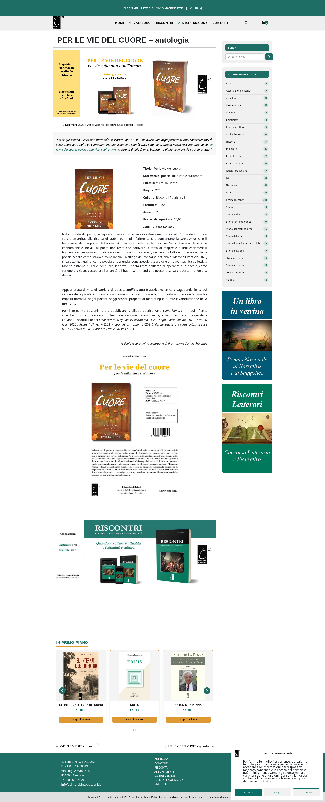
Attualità (246, 98)
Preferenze (306, 792)
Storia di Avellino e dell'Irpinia (246, 243)
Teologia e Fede (246, 272)
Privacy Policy (135, 796)
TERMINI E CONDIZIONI (169, 780)
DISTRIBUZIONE (195, 23)
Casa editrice (125, 125)
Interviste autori (246, 163)
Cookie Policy (150, 796)
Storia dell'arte (246, 236)
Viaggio (246, 279)
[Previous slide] (62, 690)
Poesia (139, 125)
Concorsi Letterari (246, 127)
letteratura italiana (246, 170)
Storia (246, 207)
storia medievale (246, 258)
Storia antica (246, 214)
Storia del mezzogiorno (246, 228)
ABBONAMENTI (164, 771)
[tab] (133, 730)
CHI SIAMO (161, 759)
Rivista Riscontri (246, 199)
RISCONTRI (164, 23)
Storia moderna (246, 265)
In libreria (246, 148)
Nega (277, 792)
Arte (246, 83)
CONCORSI (161, 763)
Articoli (146, 8)
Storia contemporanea (246, 221)
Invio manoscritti (169, 8)
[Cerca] (269, 56)
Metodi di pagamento (192, 796)
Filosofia (246, 141)
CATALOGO (142, 23)
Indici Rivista (246, 156)
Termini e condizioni (169, 796)
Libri (246, 178)
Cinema (246, 112)
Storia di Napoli (246, 250)
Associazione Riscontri (101, 125)
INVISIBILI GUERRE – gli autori (77, 746)
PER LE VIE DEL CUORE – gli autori (189, 746)
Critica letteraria (246, 134)
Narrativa (246, 185)
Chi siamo (131, 8)
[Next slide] (207, 690)
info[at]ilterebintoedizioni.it (81, 784)
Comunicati (246, 119)
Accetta (248, 792)
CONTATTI (221, 23)
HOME (120, 23)
